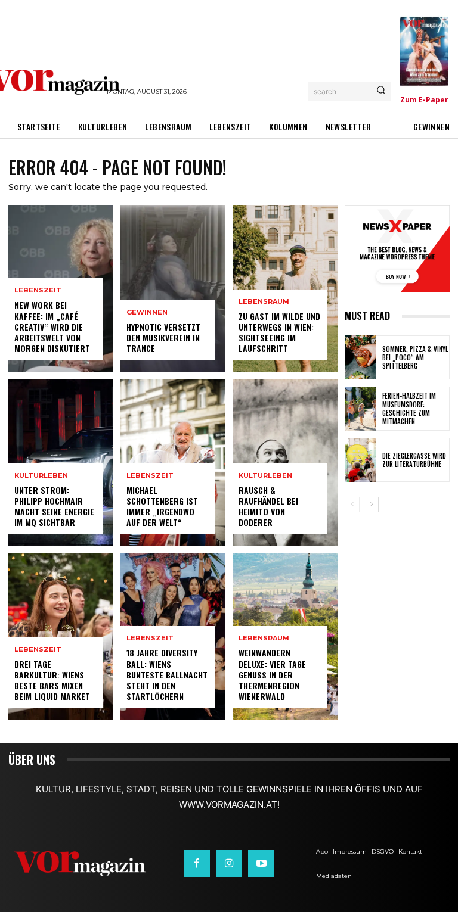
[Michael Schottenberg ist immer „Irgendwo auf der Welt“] (172, 462)
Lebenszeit (37, 290)
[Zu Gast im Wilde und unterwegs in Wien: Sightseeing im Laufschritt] (285, 288)
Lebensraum (264, 301)
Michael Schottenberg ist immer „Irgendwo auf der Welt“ (162, 506)
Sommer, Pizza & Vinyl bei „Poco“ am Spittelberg (415, 357)
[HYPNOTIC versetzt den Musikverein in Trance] (172, 288)
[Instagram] (229, 863)
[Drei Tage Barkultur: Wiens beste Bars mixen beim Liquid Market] (60, 636)
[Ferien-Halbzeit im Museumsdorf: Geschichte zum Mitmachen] (360, 409)
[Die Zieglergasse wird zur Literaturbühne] (360, 460)
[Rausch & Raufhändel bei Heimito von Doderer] (285, 462)
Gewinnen (147, 312)
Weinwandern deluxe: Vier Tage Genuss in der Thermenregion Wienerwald (272, 674)
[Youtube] (261, 863)
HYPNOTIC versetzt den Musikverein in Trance (163, 337)
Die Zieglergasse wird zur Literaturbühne (414, 460)
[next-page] (371, 504)
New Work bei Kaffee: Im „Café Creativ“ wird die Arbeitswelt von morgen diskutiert (52, 326)
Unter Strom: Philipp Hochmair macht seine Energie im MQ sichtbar (54, 506)
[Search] (380, 91)
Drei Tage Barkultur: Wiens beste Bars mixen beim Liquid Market (52, 680)
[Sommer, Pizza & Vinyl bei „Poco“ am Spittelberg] (360, 357)
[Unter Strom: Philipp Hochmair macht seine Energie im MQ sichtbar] (60, 462)
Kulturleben (41, 475)
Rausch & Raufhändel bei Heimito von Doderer (268, 506)
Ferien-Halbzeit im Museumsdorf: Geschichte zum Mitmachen (409, 408)
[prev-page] (352, 504)
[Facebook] (197, 863)
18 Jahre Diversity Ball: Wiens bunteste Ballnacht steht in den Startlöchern (167, 674)
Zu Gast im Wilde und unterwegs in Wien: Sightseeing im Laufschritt (279, 332)
